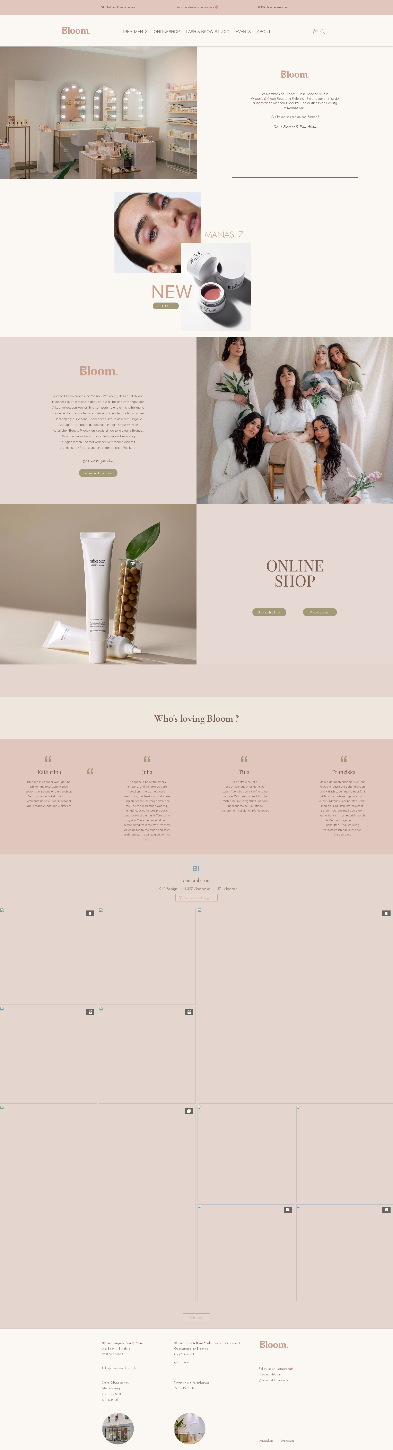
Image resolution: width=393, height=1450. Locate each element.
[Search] (322, 31)
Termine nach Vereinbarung (192, 1382)
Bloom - (108, 1343)
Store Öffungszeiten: (115, 1382)
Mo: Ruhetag (111, 1388)
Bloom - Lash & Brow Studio (207, 1343)
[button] (315, 31)
